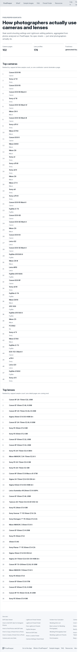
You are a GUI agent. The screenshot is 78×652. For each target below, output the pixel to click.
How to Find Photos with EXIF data (13, 628)
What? (18, 3)
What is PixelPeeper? (40, 648)
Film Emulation (54, 638)
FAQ (38, 3)
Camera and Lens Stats (9, 638)
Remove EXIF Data (31, 632)
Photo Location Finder (32, 635)
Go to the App (27, 648)
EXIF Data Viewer (8, 619)
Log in (71, 3)
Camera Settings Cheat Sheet (35, 639)
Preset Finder (47, 3)
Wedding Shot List (55, 623)
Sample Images (28, 3)
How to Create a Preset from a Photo (13, 635)
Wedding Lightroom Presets (58, 635)
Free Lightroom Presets (33, 626)
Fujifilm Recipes (31, 629)
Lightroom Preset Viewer (33, 619)
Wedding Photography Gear (58, 632)
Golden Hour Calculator (56, 619)
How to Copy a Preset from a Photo (13, 632)
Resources (58, 3)
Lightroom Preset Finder (33, 623)
